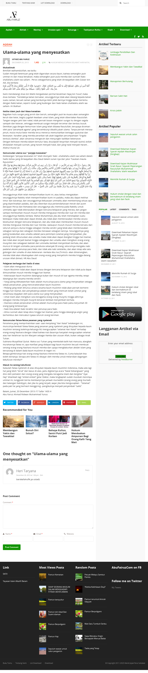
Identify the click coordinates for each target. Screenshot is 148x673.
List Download (48, 3)
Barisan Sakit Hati (118, 95)
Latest (113, 209)
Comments (124, 209)
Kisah (110, 29)
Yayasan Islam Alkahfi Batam (15, 581)
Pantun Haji (53, 636)
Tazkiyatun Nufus (92, 29)
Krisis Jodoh (116, 110)
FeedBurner (127, 359)
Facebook (25, 402)
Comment (8, 502)
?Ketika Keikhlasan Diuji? (95, 587)
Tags (134, 209)
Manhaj (37, 29)
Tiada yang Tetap (92, 648)
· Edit (41, 475)
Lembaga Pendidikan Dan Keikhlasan (122, 53)
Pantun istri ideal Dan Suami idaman (57, 613)
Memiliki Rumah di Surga (122, 179)
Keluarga (72, 29)
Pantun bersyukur (56, 599)
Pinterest (70, 402)
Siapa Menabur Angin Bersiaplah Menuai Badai (95, 637)
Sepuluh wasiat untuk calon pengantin (123, 135)
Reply (87, 470)
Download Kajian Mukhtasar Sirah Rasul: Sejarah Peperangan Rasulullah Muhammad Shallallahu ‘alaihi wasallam (126, 167)
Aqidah (9, 29)
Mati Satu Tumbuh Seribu (96, 623)
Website (70, 534)
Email (84, 402)
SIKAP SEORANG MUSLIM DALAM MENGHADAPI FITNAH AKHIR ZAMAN (59, 589)
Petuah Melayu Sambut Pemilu (95, 575)
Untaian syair (54, 29)
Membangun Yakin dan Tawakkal (126, 66)
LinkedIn (55, 402)
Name (8, 534)
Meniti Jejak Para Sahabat (135, 663)
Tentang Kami (28, 3)
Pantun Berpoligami (56, 624)
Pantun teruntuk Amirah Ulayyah (95, 600)
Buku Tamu (11, 3)
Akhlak (23, 29)
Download (66, 3)
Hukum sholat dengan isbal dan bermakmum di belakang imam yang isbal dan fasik (125, 196)
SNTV (5, 574)
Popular (103, 209)
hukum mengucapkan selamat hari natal (70, 62)
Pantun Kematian (55, 574)
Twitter (10, 402)
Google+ (40, 402)
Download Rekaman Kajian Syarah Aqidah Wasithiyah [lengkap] (123, 151)
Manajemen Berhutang (121, 81)
